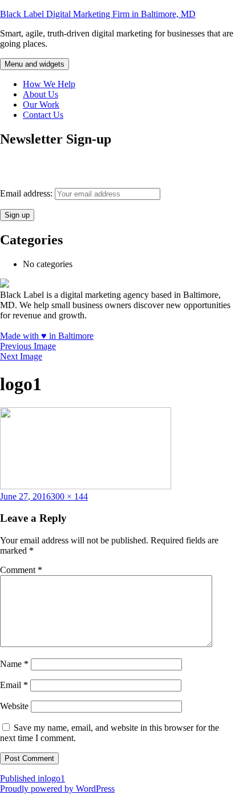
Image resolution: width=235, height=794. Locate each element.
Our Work (41, 104)
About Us (40, 94)
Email (14, 685)
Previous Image (28, 346)
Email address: (27, 193)
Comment (21, 570)
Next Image (21, 356)
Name (14, 664)
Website (14, 706)
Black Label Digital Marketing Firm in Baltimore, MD (98, 14)
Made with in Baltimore (47, 336)
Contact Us (43, 115)
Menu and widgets (34, 64)
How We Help (49, 84)
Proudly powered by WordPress (57, 788)
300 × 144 (69, 496)
